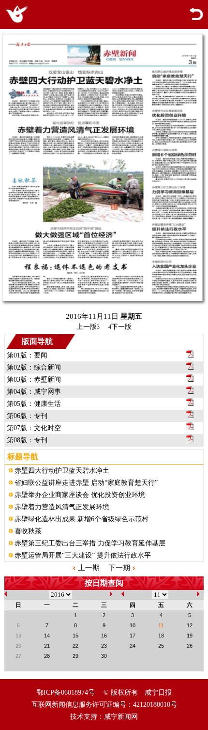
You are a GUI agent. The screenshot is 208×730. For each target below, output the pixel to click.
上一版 (88, 326)
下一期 (119, 568)
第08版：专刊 (27, 440)
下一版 (120, 326)
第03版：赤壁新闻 (34, 379)
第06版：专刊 (27, 415)
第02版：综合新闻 (34, 367)
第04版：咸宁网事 (34, 391)
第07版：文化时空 (34, 428)
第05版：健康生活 (34, 403)
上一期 (89, 568)
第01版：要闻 (27, 355)
